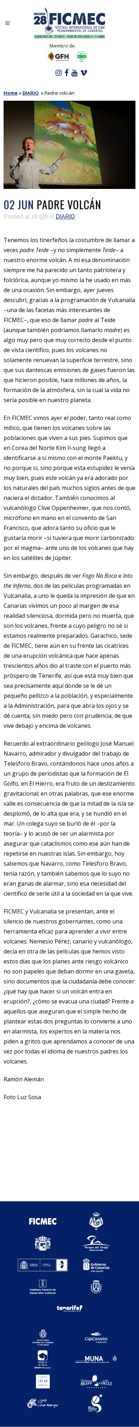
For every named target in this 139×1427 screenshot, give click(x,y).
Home (11, 93)
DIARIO (30, 93)
